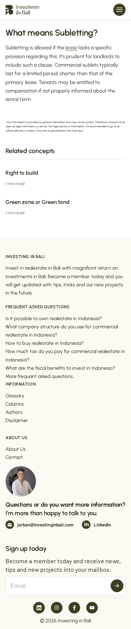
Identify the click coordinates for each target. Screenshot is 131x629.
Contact (14, 457)
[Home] (22, 9)
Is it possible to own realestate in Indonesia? (53, 318)
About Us (15, 449)
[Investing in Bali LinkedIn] (39, 607)
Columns (14, 404)
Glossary (14, 396)
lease (71, 47)
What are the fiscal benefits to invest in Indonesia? (60, 368)
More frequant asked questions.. (40, 376)
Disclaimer (16, 420)
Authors (14, 412)
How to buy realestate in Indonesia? (44, 343)
